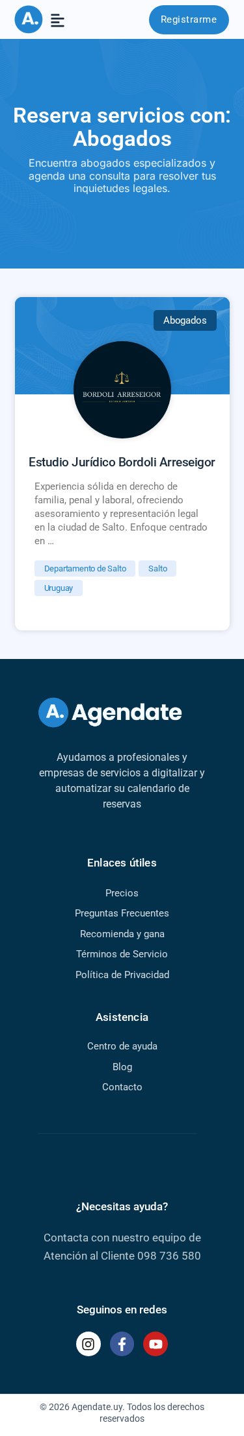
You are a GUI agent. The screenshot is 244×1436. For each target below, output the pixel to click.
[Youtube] (155, 1344)
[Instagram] (88, 1344)
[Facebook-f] (122, 1344)
